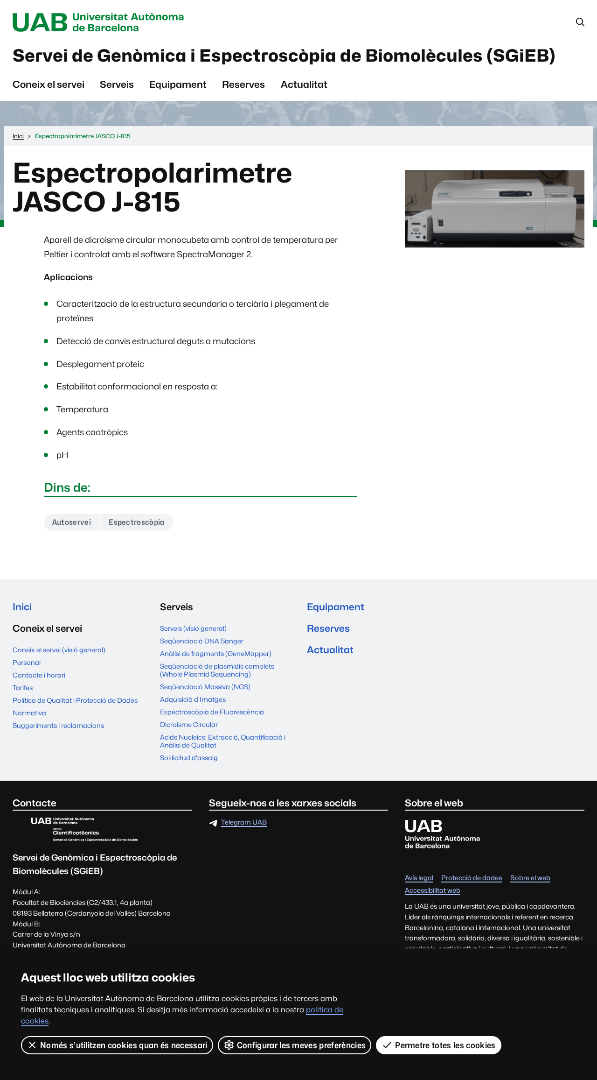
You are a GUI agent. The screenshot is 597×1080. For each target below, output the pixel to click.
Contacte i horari (39, 675)
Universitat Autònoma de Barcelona (101, 22)
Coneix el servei (48, 84)
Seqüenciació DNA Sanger (201, 641)
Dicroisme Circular (189, 724)
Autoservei (71, 522)
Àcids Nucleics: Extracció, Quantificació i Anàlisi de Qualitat (222, 741)
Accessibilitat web (432, 890)
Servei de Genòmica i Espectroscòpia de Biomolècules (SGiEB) (284, 55)
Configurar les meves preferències (301, 1045)
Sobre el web (530, 878)
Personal (27, 662)
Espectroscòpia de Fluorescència (212, 712)
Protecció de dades (471, 878)
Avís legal (419, 878)
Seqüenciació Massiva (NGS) (205, 687)
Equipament (178, 84)
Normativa (29, 713)
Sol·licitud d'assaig (189, 758)
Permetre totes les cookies (445, 1045)
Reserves (243, 84)
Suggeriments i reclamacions (58, 725)
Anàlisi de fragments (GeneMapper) (215, 653)
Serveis (117, 84)
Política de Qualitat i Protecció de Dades (75, 700)
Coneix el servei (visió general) (59, 650)
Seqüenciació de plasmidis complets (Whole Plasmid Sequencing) (217, 670)
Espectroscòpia (136, 522)
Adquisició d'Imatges (193, 699)
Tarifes (23, 688)
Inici (22, 607)
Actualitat (304, 84)
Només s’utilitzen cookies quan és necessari (124, 1045)
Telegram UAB (244, 822)
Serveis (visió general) (193, 628)
